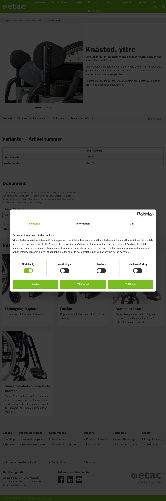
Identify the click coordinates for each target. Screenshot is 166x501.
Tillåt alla (130, 284)
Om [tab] (132, 223)
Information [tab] (83, 223)
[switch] (64, 270)
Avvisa (35, 284)
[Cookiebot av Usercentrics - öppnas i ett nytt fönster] (139, 214)
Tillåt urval (83, 284)
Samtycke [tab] (34, 223)
